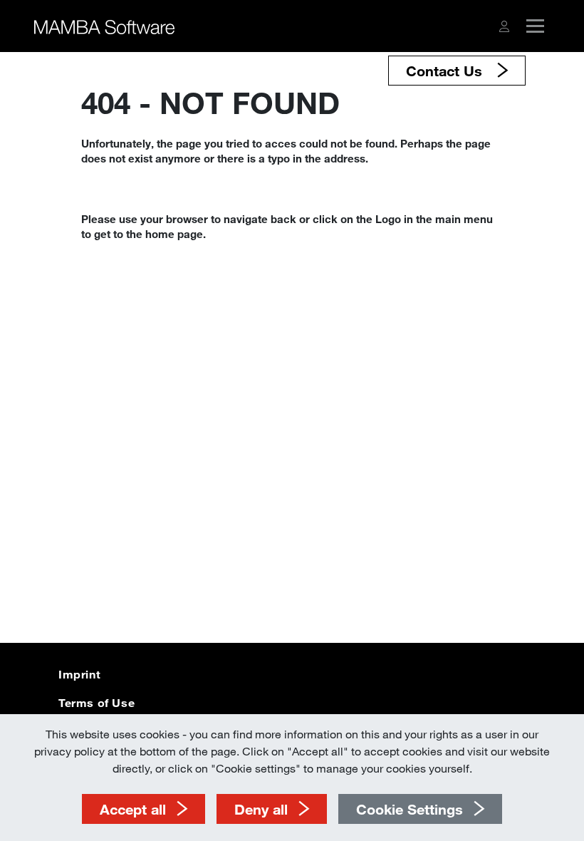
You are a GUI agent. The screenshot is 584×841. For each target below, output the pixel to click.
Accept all (133, 808)
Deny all (261, 808)
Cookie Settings (409, 808)
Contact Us (446, 70)
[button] (504, 26)
